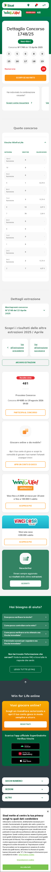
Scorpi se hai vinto (25, 78)
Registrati (25, 724)
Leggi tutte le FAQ (24, 669)
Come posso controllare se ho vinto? (20, 625)
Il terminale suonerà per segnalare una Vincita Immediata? (21, 642)
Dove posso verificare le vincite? (18, 617)
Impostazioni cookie (25, 860)
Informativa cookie (26, 855)
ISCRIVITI (25, 584)
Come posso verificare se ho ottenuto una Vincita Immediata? (22, 633)
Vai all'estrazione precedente (17, 347)
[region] (25, 840)
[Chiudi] (48, 811)
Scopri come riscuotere (17, 102)
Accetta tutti (25, 867)
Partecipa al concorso (25, 413)
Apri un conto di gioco (25, 464)
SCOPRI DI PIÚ (25, 506)
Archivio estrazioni (25, 362)
